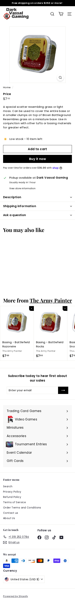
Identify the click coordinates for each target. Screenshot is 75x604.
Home (7, 87)
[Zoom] (60, 77)
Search (7, 486)
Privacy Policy (12, 492)
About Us (9, 518)
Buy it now (37, 159)
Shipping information (19, 206)
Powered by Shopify (15, 596)
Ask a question (14, 215)
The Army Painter (51, 300)
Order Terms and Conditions (22, 507)
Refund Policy (12, 497)
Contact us (10, 513)
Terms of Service (14, 502)
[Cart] (61, 14)
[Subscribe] (63, 390)
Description (12, 197)
